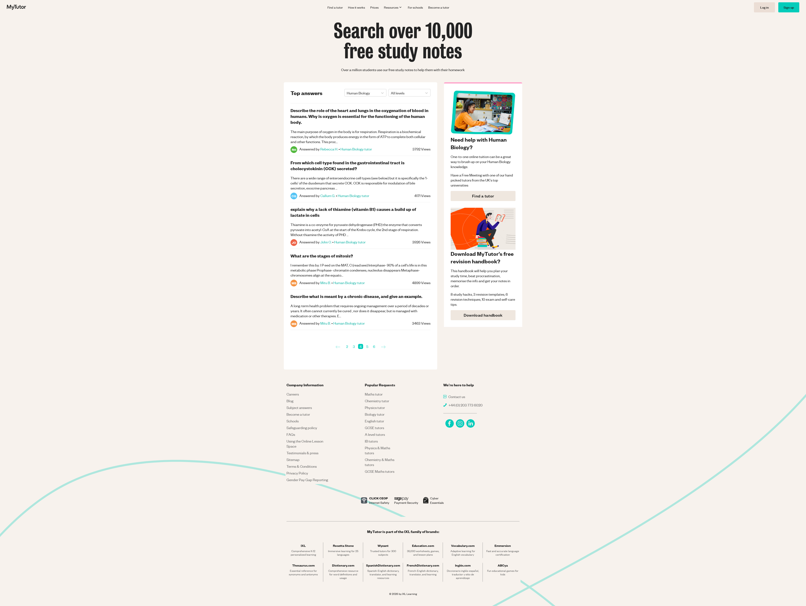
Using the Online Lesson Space (305, 443)
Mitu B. (325, 282)
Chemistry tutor (377, 400)
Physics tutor (375, 407)
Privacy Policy (297, 473)
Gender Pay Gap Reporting (307, 479)
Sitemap (293, 459)
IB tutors (371, 441)
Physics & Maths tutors (377, 450)
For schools (415, 7)
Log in (764, 7)
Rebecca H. (329, 149)
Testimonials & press (302, 453)
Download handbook (483, 315)
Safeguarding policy (302, 427)
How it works (356, 7)
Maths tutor (374, 394)
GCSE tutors (374, 427)
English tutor (374, 421)
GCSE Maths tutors (379, 471)
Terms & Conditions (302, 466)
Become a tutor (438, 7)
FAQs (291, 434)
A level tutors (375, 434)
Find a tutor (335, 7)
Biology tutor (375, 414)
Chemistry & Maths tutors (379, 462)
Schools (293, 421)
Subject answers (299, 407)
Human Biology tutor (356, 149)
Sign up (789, 7)
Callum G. (327, 195)
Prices (374, 7)
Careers (293, 394)
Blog (290, 400)
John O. (326, 242)
